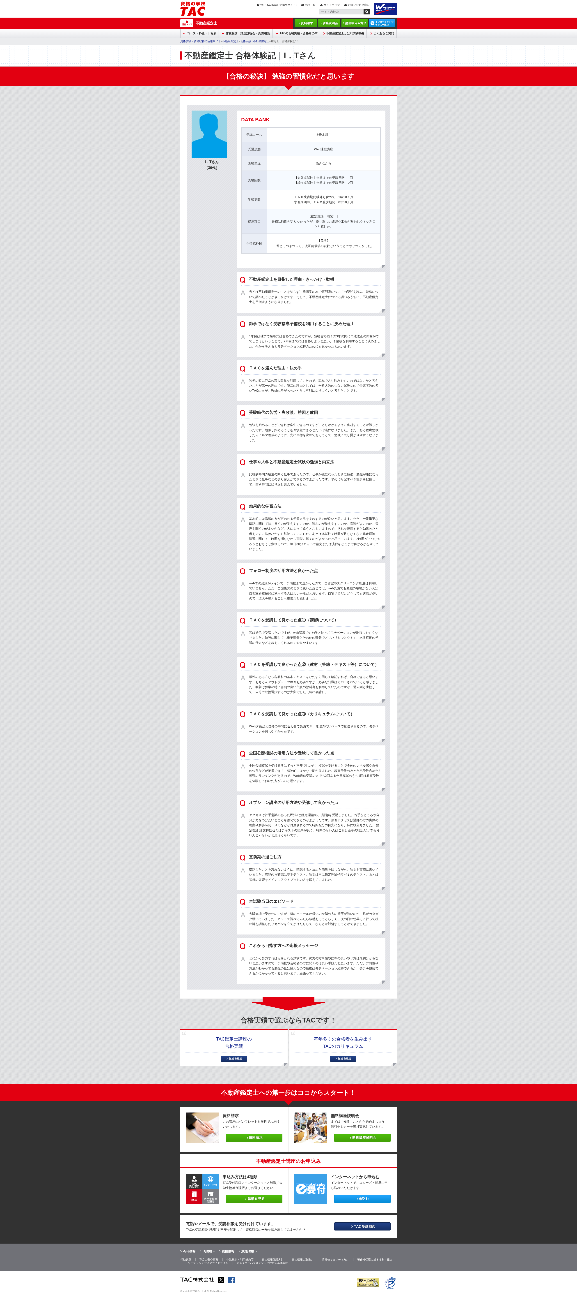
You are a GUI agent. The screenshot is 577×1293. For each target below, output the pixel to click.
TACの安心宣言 (208, 1259)
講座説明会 (330, 23)
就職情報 (247, 1251)
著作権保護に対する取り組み (374, 1259)
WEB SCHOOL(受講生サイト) (278, 5)
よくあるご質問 (383, 33)
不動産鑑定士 (206, 23)
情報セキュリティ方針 (335, 1259)
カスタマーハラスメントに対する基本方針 (262, 1263)
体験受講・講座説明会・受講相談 (248, 33)
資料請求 (307, 23)
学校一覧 (310, 5)
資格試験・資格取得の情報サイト (200, 41)
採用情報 (228, 1251)
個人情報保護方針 (273, 1259)
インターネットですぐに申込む (384, 23)
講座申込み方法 (356, 23)
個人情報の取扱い (303, 1259)
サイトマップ (332, 5)
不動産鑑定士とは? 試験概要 (345, 33)
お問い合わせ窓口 (359, 5)
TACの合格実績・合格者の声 (299, 33)
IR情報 (207, 1251)
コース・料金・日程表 (201, 33)
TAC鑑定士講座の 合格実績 (234, 1042)
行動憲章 (185, 1259)
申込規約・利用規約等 (240, 1259)
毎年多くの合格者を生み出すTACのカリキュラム (343, 1042)
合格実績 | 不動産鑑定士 (254, 41)
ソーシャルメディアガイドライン (208, 1263)
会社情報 (189, 1251)
